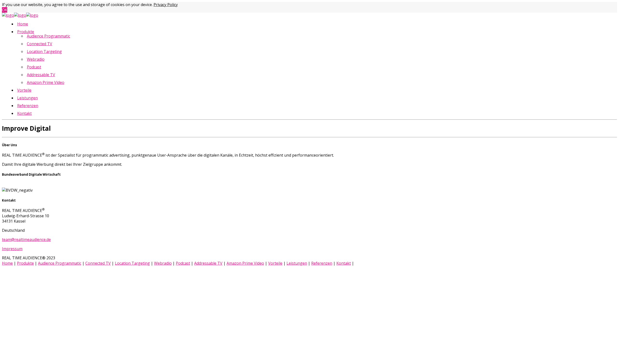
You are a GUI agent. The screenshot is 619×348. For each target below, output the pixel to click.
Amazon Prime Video (45, 82)
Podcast (34, 67)
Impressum (12, 248)
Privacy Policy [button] (166, 4)
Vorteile (24, 90)
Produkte (25, 31)
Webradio (35, 59)
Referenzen (27, 105)
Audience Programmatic (48, 36)
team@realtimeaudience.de (26, 239)
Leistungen (27, 98)
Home (22, 24)
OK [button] (4, 10)
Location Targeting (44, 51)
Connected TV (39, 43)
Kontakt (24, 113)
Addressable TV (41, 74)
